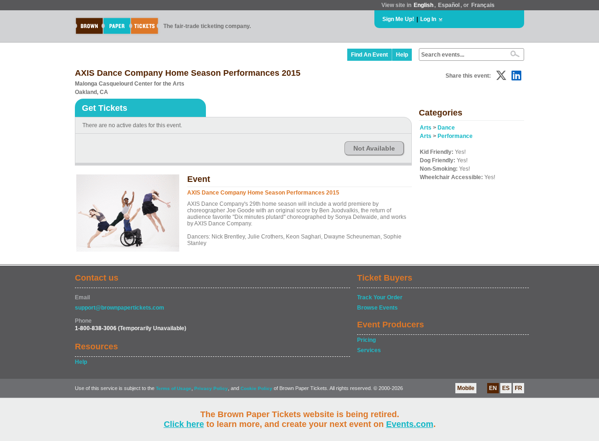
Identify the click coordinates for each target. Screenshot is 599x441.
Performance (455, 136)
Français (483, 5)
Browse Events (377, 307)
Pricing (366, 340)
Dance (446, 127)
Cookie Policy (256, 388)
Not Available (374, 148)
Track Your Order (379, 297)
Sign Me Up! (398, 19)
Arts (425, 127)
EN (493, 388)
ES (506, 388)
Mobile (466, 388)
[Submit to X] (501, 75)
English (423, 5)
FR (518, 388)
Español (449, 5)
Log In (428, 19)
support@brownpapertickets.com (119, 307)
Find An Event (369, 54)
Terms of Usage (173, 388)
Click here (184, 424)
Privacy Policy (211, 388)
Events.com (409, 424)
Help (402, 54)
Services (369, 350)
